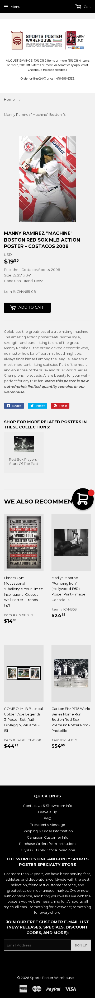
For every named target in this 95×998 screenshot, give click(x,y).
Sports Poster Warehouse (52, 978)
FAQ (47, 818)
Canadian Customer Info (47, 837)
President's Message (47, 825)
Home (9, 99)
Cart (87, 6)
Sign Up (81, 945)
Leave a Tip (47, 812)
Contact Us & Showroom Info (47, 805)
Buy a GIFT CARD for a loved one (47, 850)
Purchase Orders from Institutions (47, 844)
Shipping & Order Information (47, 831)
